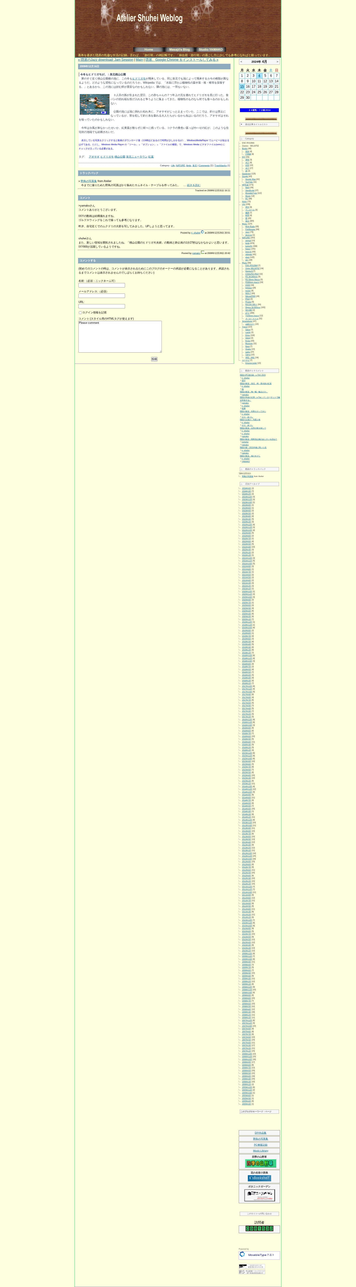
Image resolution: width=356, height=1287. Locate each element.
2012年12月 (247, 853)
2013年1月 (246, 850)
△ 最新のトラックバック (253, 469)
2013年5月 (246, 839)
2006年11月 (247, 1057)
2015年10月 (247, 759)
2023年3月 (246, 519)
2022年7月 (246, 538)
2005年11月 (247, 1090)
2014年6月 (246, 803)
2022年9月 (246, 533)
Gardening (246, 174)
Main (139, 59)
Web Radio (250, 227)
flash (247, 188)
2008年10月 (247, 993)
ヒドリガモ (139, 78)
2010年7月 (246, 934)
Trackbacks (221, 165)
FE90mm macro (252, 282)
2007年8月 (246, 1032)
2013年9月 (246, 828)
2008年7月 (246, 1001)
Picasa (248, 302)
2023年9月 (246, 505)
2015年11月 (247, 756)
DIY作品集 (260, 1132)
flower (248, 249)
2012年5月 (246, 873)
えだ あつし (247, 417)
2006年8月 (246, 1065)
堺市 (247, 207)
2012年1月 (246, 884)
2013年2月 (246, 848)
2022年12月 (247, 525)
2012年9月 (246, 862)
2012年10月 (247, 859)
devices (248, 235)
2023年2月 (246, 522)
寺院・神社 (250, 358)
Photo (244, 263)
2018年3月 (246, 678)
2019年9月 (246, 630)
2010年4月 (246, 942)
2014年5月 (246, 806)
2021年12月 (247, 558)
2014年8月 (246, 798)
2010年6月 (246, 937)
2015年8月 (246, 764)
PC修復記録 (260, 1144)
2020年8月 (246, 600)
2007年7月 (246, 1034)
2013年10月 (247, 825)
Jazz (247, 232)
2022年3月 (246, 550)
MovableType (251, 193)
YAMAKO (246, 461)
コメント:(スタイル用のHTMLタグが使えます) (106, 318)
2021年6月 (246, 575)
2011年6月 (246, 903)
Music (244, 224)
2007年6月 (246, 1037)
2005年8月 (246, 1096)
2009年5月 (246, 973)
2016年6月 (246, 736)
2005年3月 (246, 1104)
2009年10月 (247, 959)
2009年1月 (246, 984)
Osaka (248, 349)
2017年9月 (246, 694)
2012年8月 (246, 864)
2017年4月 (246, 708)
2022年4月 (246, 547)
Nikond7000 (250, 296)
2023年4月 (246, 516)
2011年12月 (247, 887)
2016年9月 (246, 728)
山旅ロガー (250, 324)
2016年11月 (247, 722)
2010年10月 (247, 926)
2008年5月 (246, 1006)
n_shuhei (195, 232)
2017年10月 (247, 692)
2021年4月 (246, 580)
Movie (248, 196)
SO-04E (248, 310)
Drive (247, 335)
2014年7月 (246, 800)
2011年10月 (247, 892)
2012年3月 (246, 878)
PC (246, 199)
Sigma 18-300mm (252, 307)
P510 (247, 299)
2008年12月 (247, 987)
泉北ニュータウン (137, 156)
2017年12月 (247, 686)
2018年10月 (247, 661)
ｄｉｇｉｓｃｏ (251, 319)
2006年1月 (246, 1084)
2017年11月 (247, 689)
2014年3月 (246, 811)
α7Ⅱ (247, 313)
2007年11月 (247, 1023)
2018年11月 (247, 658)
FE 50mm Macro (252, 280)
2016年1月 (246, 750)
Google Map (250, 179)
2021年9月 (246, 566)
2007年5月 (246, 1040)
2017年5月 (246, 706)
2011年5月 (246, 906)
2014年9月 (246, 795)
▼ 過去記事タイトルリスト (254, 124)
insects (248, 252)
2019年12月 (247, 622)
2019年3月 (246, 647)
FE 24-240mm (251, 277)
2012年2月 (246, 881)
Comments (204, 165)
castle (248, 332)
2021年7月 (246, 572)
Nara (247, 346)
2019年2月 (246, 650)
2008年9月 (246, 995)
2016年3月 (246, 745)
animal (248, 241)
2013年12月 (247, 820)
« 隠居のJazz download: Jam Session (105, 59)
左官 (247, 165)
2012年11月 (247, 856)
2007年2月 (246, 1048)
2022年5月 (246, 544)
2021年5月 (246, 577)
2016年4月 (246, 742)
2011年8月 (246, 898)
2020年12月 (247, 591)
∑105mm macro (252, 316)
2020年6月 (246, 605)
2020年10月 (247, 597)
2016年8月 (246, 731)
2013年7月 (246, 834)
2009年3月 (246, 979)
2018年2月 (246, 681)
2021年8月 (246, 569)
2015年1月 (246, 784)
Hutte (244, 202)
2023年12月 (247, 497)
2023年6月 (246, 511)
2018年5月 (246, 672)
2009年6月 (246, 970)
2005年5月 (246, 1098)
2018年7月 (246, 667)
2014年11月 (247, 789)
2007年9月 (246, 1029)
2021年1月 (246, 589)
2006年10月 (247, 1059)
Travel (244, 327)
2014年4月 (246, 809)
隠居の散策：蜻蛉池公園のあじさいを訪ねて (258, 439)
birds (188, 165)
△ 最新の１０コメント (252, 371)
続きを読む (193, 185)
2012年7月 (246, 867)
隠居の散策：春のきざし (250, 456)
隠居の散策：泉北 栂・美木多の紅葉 (256, 384)
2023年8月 (246, 508)
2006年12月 (247, 1054)
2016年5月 (246, 739)
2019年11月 (247, 625)
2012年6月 (246, 870)
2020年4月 (246, 611)
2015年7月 (246, 767)
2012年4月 (246, 876)
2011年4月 (246, 909)
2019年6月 (246, 639)
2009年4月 (246, 976)
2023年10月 (247, 502)
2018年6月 (246, 669)
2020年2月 (246, 616)
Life (173, 165)
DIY (243, 157)
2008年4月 (246, 1009)
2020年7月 (246, 603)
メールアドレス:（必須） (93, 291)
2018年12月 (247, 655)
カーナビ (245, 360)
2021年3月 (246, 583)
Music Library (260, 1150)
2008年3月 (246, 1012)
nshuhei (245, 442)
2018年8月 (246, 664)
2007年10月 (247, 1026)
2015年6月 (246, 770)
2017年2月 (246, 714)
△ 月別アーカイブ (250, 484)
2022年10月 (247, 530)
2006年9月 (246, 1062)
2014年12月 (247, 786)
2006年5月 (246, 1073)
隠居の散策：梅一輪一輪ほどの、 (254, 392)
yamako (196, 253)
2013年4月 (246, 842)
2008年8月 (246, 998)
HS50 (247, 285)
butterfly (248, 246)
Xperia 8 (249, 271)
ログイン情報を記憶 (94, 312)
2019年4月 (246, 644)
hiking (247, 338)
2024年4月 (246, 488)
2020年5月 (246, 608)
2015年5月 (246, 772)
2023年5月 (246, 513)
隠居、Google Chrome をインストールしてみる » (181, 59)
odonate (248, 254)
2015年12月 (247, 753)
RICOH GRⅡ (251, 304)
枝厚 (244, 408)
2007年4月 (246, 1043)
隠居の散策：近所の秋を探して (253, 428)
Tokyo (248, 355)
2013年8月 (246, 831)
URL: (81, 301)
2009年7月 (246, 967)
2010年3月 (246, 945)
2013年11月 (247, 823)
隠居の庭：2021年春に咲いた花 (253, 447)
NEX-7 (248, 293)
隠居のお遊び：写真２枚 (250, 420)
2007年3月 (246, 1045)
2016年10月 (247, 725)
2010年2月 (246, 948)
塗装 (247, 160)
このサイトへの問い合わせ (259, 1214)
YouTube (249, 182)
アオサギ (94, 156)
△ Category (247, 138)
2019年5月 (246, 642)
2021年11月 (247, 561)
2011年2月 (246, 915)
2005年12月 (247, 1087)
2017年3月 (246, 711)
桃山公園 (120, 156)
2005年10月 (247, 1093)
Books (244, 149)
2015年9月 (246, 761)
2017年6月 (246, 703)
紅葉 (151, 156)
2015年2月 (246, 781)
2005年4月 (246, 1101)
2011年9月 (246, 895)
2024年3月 (246, 491)
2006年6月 (246, 1071)
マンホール (250, 210)
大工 (247, 163)
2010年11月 (247, 923)
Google (245, 176)
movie (248, 291)
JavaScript (249, 190)
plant (247, 257)
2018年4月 (246, 675)
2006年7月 (246, 1068)
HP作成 (245, 185)
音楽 (247, 151)
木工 (247, 168)
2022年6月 (246, 541)
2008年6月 (246, 1004)
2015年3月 (246, 778)
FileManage (250, 229)
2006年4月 (246, 1076)
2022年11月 (247, 527)
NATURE (180, 165)
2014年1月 (246, 817)
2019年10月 (247, 628)
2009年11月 (247, 956)
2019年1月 (246, 653)
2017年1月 (246, 717)
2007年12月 (247, 1020)
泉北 (194, 165)
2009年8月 (246, 965)
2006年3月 (246, 1079)
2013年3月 (246, 845)
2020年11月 (247, 594)
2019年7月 (246, 636)
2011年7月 (246, 901)
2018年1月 (246, 683)
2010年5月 (246, 940)
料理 (247, 215)
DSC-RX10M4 (251, 265)
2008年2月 (246, 1015)
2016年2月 (246, 747)
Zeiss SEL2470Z (252, 268)
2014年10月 (247, 792)
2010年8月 (246, 931)
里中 (244, 381)
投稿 (154, 359)
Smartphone (247, 321)
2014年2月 (246, 814)
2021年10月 (247, 564)
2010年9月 (246, 928)
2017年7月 (246, 700)
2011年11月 (247, 889)
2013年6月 (246, 837)
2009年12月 (247, 954)
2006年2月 (246, 1082)
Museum (249, 343)
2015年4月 (246, 775)
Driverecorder (251, 363)
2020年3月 (246, 614)
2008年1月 (246, 1018)
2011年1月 (246, 917)
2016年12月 (247, 720)
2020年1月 (246, 619)
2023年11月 (247, 499)
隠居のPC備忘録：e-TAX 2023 (253, 375)
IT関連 (248, 154)
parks (247, 352)
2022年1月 (246, 555)
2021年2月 (246, 586)
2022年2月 (246, 552)
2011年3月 (246, 912)
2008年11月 (247, 990)
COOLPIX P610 (252, 274)
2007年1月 (246, 1051)
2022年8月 (246, 536)
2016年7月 (246, 733)
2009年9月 (246, 962)
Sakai (247, 330)
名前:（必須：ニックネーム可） (97, 280)
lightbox (248, 288)
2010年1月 (246, 951)
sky (246, 260)
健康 (247, 213)
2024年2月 (246, 494)
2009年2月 (246, 981)
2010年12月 (247, 920)
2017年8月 (246, 697)
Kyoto (247, 341)
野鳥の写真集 (89, 181)
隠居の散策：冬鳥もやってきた (253, 411)
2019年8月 (246, 633)
